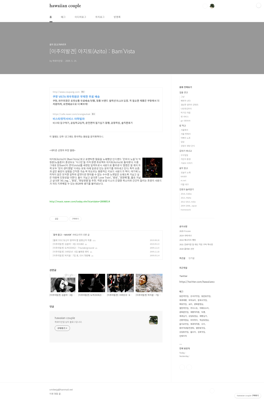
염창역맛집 (184, 308)
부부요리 (192, 300)
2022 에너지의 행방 (187, 239)
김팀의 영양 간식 (188, 145)
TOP (212, 390)
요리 (190, 304)
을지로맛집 (184, 323)
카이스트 (194, 308)
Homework (186, 209)
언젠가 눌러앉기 (186, 189)
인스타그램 (182, 367)
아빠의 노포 (186, 137)
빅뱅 (203, 312)
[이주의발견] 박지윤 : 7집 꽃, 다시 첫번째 (71, 255)
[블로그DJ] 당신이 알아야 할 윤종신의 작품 (72, 240)
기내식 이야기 (186, 163)
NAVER (67, 234)
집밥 (182, 141)
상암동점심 (193, 316)
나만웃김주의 (186, 108)
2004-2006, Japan (189, 205)
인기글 (191, 258)
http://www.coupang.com (66, 92)
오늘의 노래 (186, 172)
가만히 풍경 (186, 159)
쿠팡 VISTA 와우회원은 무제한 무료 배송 (76, 96)
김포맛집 (201, 331)
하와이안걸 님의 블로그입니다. (68, 321)
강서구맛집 (195, 296)
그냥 (182, 96)
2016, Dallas (186, 193)
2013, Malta (186, 197)
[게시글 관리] (65, 219)
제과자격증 (195, 323)
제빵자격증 (195, 312)
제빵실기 (203, 316)
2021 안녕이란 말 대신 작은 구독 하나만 (196, 244)
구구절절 (184, 155)
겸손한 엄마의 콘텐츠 (189, 104)
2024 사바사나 (185, 235)
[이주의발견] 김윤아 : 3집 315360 (68, 243)
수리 (203, 323)
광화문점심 (198, 304)
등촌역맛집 (184, 296)
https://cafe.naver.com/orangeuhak (71, 114)
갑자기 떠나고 (185, 150)
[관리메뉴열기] (258, 5)
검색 (205, 6)
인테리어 (183, 335)
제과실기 (183, 316)
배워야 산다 (186, 100)
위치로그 (100, 17)
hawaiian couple (65, 6)
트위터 (189, 367)
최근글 (182, 258)
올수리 (193, 331)
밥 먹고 (182, 125)
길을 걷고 (183, 92)
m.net (183, 180)
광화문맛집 (184, 312)
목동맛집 (183, 304)
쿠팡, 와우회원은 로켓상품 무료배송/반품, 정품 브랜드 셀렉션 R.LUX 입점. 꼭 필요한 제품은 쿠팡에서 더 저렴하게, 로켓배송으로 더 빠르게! (106, 102)
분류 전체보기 (185, 87)
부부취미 (194, 320)
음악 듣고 (57, 234)
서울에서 (184, 129)
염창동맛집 (200, 327)
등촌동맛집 (206, 296)
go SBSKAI (185, 120)
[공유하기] (61, 219)
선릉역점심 (184, 320)
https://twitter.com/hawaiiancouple (200, 281)
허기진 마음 (186, 112)
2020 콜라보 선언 (186, 248)
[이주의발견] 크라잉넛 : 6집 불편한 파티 (71, 251)
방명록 (117, 17)
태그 (63, 17)
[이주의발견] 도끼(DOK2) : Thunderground (73, 247)
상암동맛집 (184, 331)
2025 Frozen (185, 231)
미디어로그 (80, 17)
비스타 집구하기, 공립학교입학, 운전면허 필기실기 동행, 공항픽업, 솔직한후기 (93, 122)
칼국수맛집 (202, 300)
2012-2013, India (188, 201)
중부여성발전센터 (186, 327)
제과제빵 (183, 300)
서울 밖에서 (186, 133)
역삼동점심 (204, 320)
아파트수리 (204, 308)
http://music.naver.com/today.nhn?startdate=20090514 (80, 201)
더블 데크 (185, 184)
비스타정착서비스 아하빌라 (69, 118)
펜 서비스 (185, 116)
